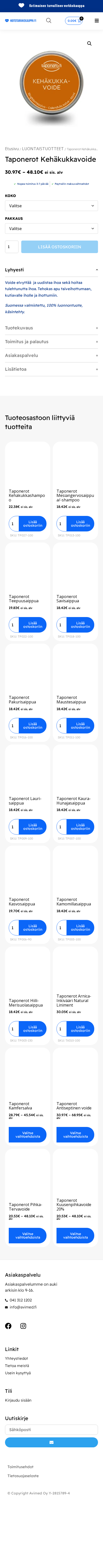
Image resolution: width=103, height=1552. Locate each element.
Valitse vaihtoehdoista (28, 1135)
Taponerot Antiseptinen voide (74, 1106)
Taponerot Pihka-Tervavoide (25, 1207)
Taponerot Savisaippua (67, 599)
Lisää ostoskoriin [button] (32, 524)
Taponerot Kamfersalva (20, 1106)
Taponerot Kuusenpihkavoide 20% (73, 1205)
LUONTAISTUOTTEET (43, 148)
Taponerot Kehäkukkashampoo (27, 495)
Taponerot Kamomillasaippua (73, 902)
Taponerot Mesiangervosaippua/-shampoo (75, 495)
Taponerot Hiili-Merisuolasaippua (26, 1003)
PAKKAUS (14, 218)
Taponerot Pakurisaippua (22, 700)
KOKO (10, 196)
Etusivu (12, 148)
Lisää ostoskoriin (59, 246)
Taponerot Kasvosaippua (22, 902)
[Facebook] (8, 1326)
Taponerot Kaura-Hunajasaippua (73, 801)
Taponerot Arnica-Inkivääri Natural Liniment (73, 1000)
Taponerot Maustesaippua (71, 700)
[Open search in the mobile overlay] (48, 20)
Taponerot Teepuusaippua (23, 599)
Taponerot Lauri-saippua (25, 801)
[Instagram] (23, 1326)
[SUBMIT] (51, 1442)
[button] (96, 20)
